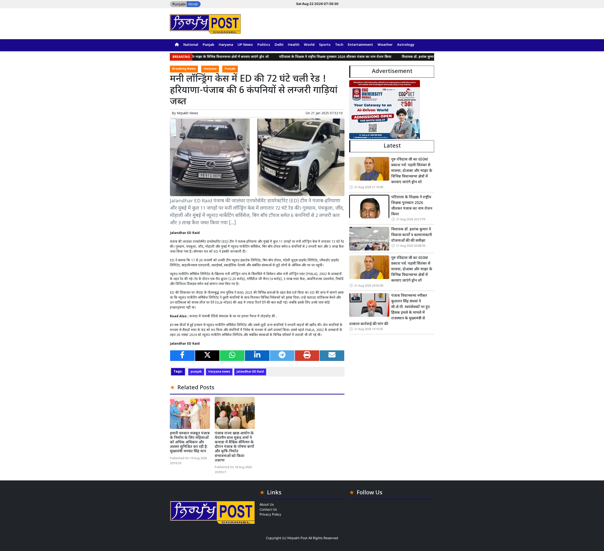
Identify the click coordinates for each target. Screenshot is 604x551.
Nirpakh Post (297, 538)
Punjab (208, 45)
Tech (339, 45)
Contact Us (268, 509)
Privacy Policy (270, 514)
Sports (325, 45)
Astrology (405, 45)
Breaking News (184, 69)
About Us (267, 504)
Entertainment (360, 45)
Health (293, 45)
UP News (245, 45)
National (190, 45)
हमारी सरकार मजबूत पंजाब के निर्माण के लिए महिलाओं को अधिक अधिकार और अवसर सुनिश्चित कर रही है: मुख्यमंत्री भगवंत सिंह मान (190, 442)
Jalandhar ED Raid (250, 372)
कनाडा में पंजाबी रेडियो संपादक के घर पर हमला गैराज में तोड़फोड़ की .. (233, 316)
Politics (263, 45)
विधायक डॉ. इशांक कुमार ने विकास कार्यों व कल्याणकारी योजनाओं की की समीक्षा (433, 57)
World (309, 45)
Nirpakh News (187, 113)
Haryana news (219, 372)
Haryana (226, 45)
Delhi (279, 45)
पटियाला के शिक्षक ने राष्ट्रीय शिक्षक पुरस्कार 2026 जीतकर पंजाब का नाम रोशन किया (314, 57)
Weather (385, 45)
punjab (196, 372)
